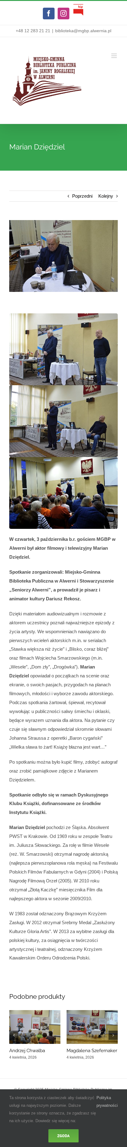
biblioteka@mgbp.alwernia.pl (83, 30)
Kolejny (105, 196)
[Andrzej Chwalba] (34, 1012)
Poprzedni (82, 196)
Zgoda (63, 1135)
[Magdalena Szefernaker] (92, 1012)
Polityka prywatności (107, 1101)
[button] (13, 1035)
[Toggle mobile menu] (114, 55)
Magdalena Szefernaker (92, 1050)
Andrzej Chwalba (27, 1050)
